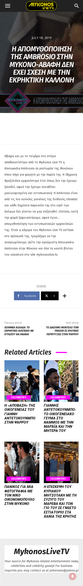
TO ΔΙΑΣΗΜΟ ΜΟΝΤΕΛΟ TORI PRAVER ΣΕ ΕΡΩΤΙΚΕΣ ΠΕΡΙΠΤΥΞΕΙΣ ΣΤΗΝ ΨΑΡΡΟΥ (62, 331)
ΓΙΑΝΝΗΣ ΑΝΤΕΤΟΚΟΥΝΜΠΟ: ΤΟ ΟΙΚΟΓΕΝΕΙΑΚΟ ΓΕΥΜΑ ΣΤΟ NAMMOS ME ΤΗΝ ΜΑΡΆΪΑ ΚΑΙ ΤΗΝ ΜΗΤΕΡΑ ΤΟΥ (60, 418)
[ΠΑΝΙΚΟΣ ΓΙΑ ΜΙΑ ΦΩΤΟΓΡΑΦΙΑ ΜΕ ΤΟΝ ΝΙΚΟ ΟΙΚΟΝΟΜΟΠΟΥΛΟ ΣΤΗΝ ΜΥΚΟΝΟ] (21, 462)
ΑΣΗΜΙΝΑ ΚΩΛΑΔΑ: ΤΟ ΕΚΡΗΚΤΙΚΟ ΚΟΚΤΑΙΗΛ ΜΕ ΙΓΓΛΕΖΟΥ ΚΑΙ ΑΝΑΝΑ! (19, 331)
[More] (64, 295)
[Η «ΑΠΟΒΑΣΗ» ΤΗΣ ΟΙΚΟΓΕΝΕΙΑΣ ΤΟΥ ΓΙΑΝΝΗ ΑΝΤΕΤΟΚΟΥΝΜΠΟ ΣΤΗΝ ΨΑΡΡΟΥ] (21, 381)
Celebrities (18, 397)
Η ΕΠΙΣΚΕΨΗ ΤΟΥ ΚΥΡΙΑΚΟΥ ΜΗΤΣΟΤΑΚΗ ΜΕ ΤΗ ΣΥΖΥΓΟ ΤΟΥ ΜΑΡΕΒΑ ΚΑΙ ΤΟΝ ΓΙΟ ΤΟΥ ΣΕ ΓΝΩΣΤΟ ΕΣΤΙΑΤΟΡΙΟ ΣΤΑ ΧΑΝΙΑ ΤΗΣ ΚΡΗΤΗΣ (60, 501)
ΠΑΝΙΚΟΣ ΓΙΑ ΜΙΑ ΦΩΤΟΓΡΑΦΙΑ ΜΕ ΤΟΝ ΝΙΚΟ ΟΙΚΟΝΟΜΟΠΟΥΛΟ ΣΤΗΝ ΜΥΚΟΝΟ (19, 495)
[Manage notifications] (72, 576)
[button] (7, 6)
